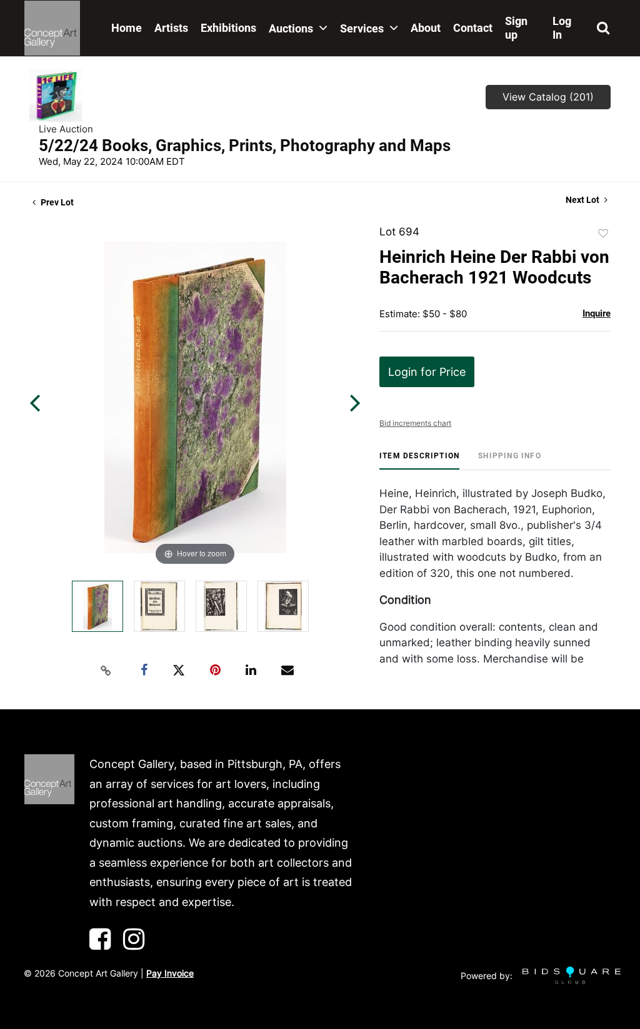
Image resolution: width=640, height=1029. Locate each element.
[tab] (419, 460)
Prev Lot (56, 202)
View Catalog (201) (548, 97)
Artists (171, 27)
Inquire (596, 313)
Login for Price (427, 371)
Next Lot (583, 200)
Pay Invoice (170, 973)
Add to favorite (603, 233)
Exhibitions (228, 27)
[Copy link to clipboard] (106, 670)
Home (126, 27)
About (426, 27)
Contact (472, 27)
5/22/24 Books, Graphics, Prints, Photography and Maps (245, 145)
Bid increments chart (415, 423)
